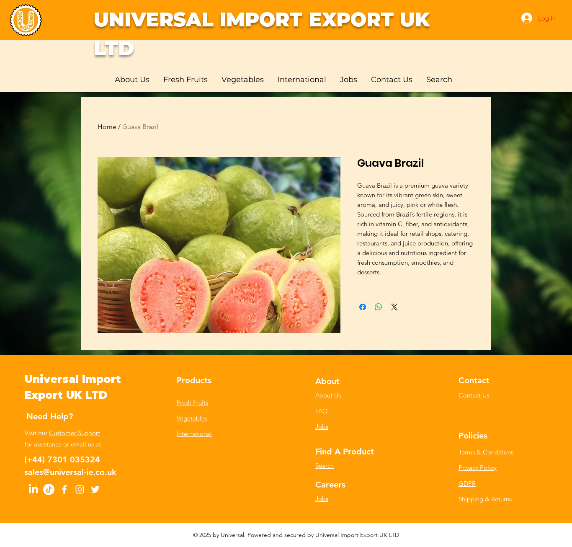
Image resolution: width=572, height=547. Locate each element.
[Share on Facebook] (363, 307)
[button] (186, 79)
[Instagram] (79, 489)
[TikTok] (48, 489)
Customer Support (74, 433)
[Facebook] (64, 489)
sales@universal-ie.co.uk (70, 472)
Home (107, 127)
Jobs (321, 427)
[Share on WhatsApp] (379, 307)
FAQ (321, 411)
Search (324, 466)
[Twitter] (95, 489)
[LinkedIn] (33, 489)
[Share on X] (394, 307)
